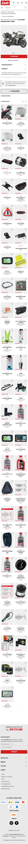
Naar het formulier (12, 85)
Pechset (21, 398)
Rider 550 (7, 449)
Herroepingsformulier (6, 784)
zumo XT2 (7, 705)
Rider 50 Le (7, 271)
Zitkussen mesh (7, 197)
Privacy (3, 779)
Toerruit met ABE (7, 147)
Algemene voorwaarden (6, 776)
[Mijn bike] (18, 3)
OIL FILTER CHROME (7, 654)
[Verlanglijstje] (22, 3)
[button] (25, 8)
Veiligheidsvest (21, 271)
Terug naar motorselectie (8, 16)
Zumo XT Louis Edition (21, 449)
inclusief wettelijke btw (14, 834)
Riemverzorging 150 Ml (7, 373)
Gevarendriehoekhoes (7, 223)
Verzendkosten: (5, 835)
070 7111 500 (15, 729)
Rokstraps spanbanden (7, 398)
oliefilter (7, 680)
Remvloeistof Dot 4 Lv (7, 575)
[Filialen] (14, 3)
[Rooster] (23, 101)
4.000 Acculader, (20, 223)
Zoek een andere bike (13, 60)
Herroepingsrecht (5, 781)
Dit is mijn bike (14, 56)
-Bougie (20, 373)
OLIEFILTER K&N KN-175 (21, 602)
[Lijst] (25, 101)
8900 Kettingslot (7, 296)
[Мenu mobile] (2, 7)
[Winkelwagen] (26, 3)
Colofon (3, 774)
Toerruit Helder (21, 123)
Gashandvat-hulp (20, 147)
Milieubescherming (5, 788)
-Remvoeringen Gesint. (21, 680)
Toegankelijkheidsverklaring (7, 786)
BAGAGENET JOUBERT (7, 123)
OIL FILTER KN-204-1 (20, 172)
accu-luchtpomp (7, 628)
